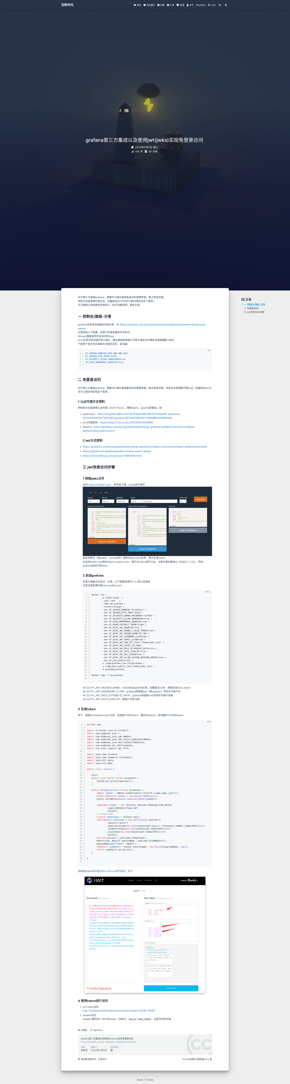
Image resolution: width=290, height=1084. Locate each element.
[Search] (220, 5)
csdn (213, 5)
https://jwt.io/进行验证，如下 (116, 870)
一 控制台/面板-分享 (254, 304)
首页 (138, 5)
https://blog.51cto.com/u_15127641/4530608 (126, 422)
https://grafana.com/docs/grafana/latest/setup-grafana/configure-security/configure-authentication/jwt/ (145, 446)
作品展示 (150, 5)
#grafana (98, 1030)
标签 (181, 5)
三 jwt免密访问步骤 (254, 312)
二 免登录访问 (251, 308)
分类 (171, 5)
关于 (191, 5)
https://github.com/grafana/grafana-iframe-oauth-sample (117, 451)
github (202, 5)
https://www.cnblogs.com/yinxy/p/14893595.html (112, 455)
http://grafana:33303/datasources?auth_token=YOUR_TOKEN (119, 1010)
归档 (162, 5)
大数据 (84, 1030)
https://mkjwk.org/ (100, 484)
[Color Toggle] (226, 5)
